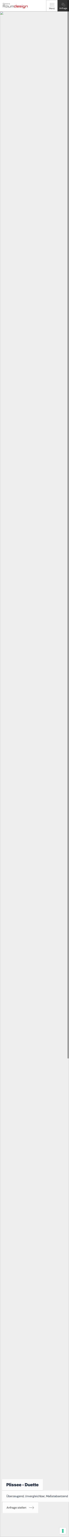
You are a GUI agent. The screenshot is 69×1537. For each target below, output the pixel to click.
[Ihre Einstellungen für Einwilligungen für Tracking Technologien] (62, 1531)
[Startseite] (15, 5)
